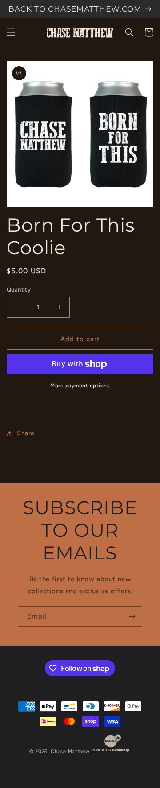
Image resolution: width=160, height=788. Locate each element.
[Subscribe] (132, 616)
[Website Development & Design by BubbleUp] (111, 751)
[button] (11, 32)
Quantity (19, 289)
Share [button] (26, 433)
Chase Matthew (70, 751)
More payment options (80, 385)
